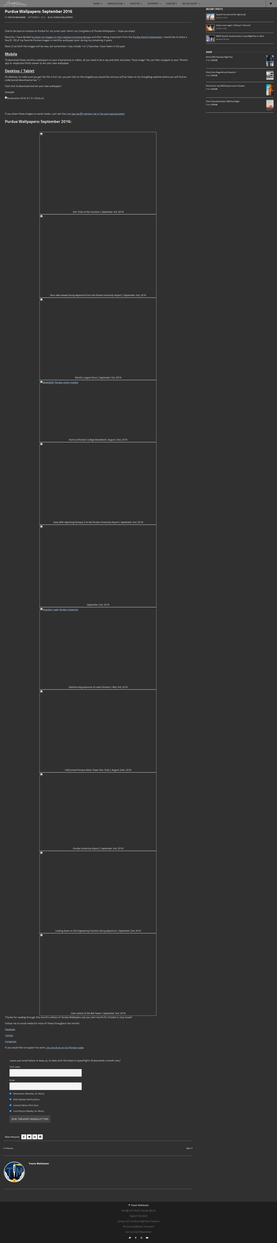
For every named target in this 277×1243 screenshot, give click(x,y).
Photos (135, 3)
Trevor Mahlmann (17, 17)
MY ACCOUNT (190, 3)
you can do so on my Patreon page (65, 1047)
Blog (50, 17)
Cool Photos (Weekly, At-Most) (28, 1111)
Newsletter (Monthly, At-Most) (28, 1093)
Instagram (10, 1041)
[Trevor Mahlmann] (15, 3)
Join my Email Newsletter (138, 1232)
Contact (171, 3)
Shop (96, 3)
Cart (153, 1210)
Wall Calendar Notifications (26, 1099)
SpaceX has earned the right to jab (231, 14)
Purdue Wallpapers (63, 17)
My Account (129, 1226)
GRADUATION (115, 3)
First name (15, 1066)
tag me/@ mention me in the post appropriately (98, 114)
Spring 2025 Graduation (130, 1221)
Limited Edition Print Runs (26, 1105)
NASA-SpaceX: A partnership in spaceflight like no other (240, 35)
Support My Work (138, 1216)
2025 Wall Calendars (139, 1210)
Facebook (10, 1029)
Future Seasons (151, 1221)
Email (12, 1080)
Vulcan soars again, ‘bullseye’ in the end (233, 25)
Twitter (9, 1035)
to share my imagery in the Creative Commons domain (61, 37)
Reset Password (145, 1226)
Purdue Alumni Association (147, 37)
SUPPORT (153, 3)
